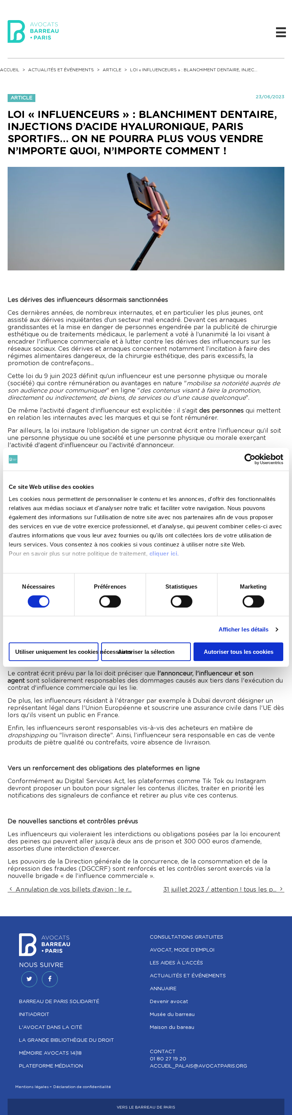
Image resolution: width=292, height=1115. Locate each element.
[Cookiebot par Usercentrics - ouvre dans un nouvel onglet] (250, 459)
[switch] (110, 601)
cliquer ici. (164, 553)
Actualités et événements (61, 70)
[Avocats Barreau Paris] (33, 30)
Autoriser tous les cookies (238, 652)
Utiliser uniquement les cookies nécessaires (56, 652)
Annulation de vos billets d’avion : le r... (73, 890)
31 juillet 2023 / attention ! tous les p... (220, 890)
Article (112, 70)
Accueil (9, 70)
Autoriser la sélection (146, 652)
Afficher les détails (244, 629)
